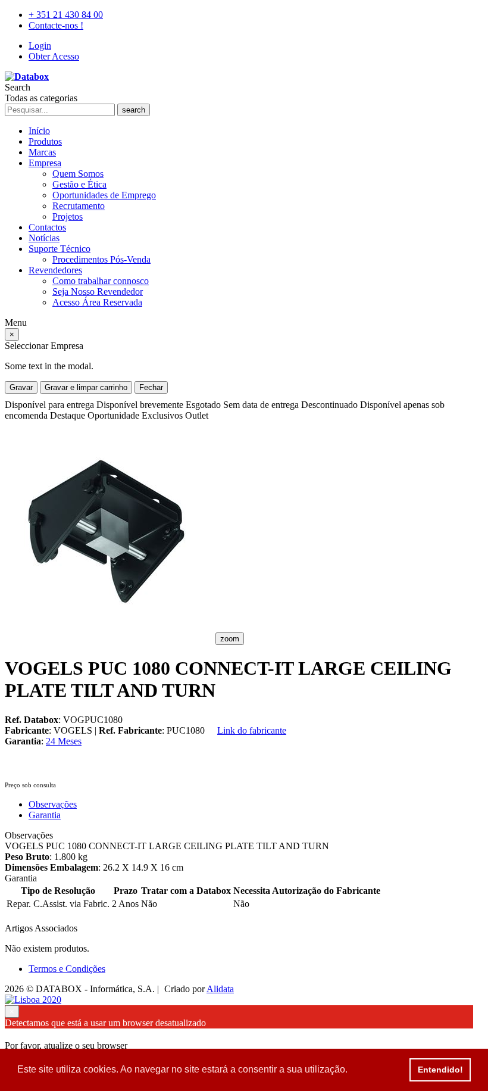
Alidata (220, 989)
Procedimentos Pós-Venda (101, 259)
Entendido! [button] (440, 1069)
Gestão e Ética (79, 184)
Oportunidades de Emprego (104, 195)
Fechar (151, 387)
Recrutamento (78, 206)
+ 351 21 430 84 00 (66, 15)
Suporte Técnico (59, 249)
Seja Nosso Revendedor (97, 291)
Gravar (21, 387)
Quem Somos (78, 174)
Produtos (45, 141)
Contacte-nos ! (56, 25)
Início (39, 131)
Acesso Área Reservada (97, 302)
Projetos (67, 216)
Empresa (45, 163)
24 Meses (64, 741)
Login (40, 45)
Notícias (44, 238)
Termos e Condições (67, 969)
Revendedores (55, 270)
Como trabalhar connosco (100, 281)
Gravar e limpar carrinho (86, 387)
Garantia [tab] (45, 815)
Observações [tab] (53, 804)
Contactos (47, 227)
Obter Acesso (54, 56)
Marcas (42, 152)
